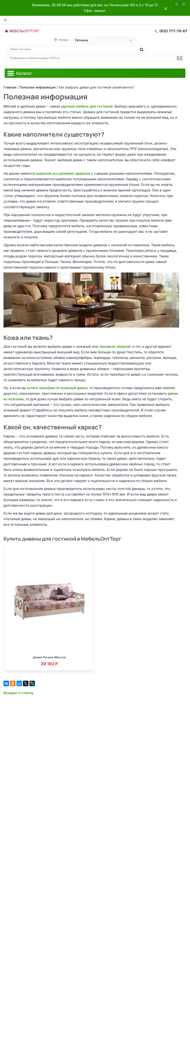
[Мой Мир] (19, 683)
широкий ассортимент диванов (63, 173)
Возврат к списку (18, 693)
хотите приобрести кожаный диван (57, 388)
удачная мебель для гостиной (87, 106)
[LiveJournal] (32, 683)
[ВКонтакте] (6, 683)
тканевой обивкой (114, 346)
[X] (25, 683)
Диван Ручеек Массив (49, 657)
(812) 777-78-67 (173, 31)
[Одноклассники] (13, 683)
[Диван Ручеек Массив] (49, 601)
